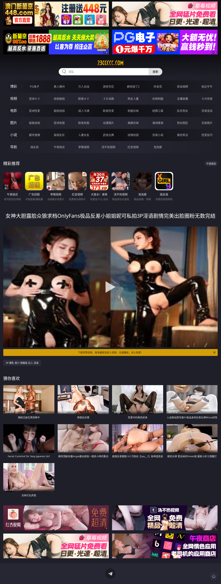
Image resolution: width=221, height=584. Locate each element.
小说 (13, 135)
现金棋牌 (182, 86)
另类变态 (207, 111)
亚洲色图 (59, 123)
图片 (13, 122)
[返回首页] (213, 576)
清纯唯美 (157, 123)
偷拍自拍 (59, 111)
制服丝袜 (133, 111)
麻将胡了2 (133, 86)
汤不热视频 (108, 147)
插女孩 (34, 147)
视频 (13, 98)
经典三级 (157, 111)
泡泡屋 (158, 147)
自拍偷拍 (59, 99)
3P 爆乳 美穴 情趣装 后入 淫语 (22, 362)
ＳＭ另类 (207, 99)
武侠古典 (108, 135)
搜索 (155, 72)
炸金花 (158, 86)
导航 (13, 147)
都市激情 (34, 135)
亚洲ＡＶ (34, 99)
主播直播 (182, 99)
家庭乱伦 (59, 135)
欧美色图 (83, 123)
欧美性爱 (108, 111)
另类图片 (207, 123)
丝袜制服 (157, 99)
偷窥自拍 (34, 123)
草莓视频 (83, 147)
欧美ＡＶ (83, 99)
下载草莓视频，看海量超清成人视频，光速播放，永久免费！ (110, 352)
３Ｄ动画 (108, 99)
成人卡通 (83, 111)
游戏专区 (108, 86)
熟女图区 (182, 123)
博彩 (13, 86)
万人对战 (83, 86)
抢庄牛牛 (207, 86)
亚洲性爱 (34, 111)
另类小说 (157, 135)
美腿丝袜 (133, 123)
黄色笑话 (182, 135)
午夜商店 (59, 147)
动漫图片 (108, 123)
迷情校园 (133, 135)
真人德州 (59, 86)
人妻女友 (83, 135)
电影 (13, 110)
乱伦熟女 (182, 111)
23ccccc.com (110, 62)
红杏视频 (133, 147)
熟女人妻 (133, 99)
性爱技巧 (207, 135)
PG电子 (34, 86)
